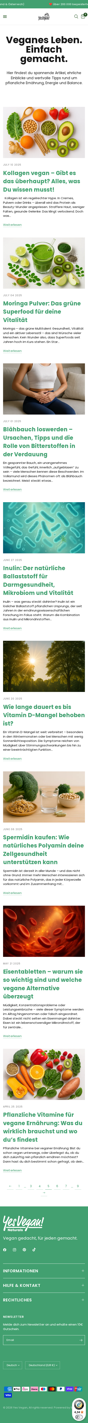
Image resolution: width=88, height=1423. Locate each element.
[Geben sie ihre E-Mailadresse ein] (81, 1340)
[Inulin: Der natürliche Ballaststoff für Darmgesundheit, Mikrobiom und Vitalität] (44, 527)
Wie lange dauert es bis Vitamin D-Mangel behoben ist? (44, 715)
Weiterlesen (12, 224)
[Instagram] (17, 1249)
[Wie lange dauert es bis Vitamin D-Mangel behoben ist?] (44, 666)
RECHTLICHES (17, 1300)
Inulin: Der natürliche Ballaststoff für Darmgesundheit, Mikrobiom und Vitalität (38, 580)
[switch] (79, 1417)
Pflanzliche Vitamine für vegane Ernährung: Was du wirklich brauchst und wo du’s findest (42, 1127)
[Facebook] (7, 1249)
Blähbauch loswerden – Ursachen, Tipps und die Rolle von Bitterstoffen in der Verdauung (39, 441)
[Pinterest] (27, 1249)
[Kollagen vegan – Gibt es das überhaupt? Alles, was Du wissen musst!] (44, 132)
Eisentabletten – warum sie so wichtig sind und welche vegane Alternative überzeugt (43, 984)
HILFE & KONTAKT (22, 1285)
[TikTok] (37, 1249)
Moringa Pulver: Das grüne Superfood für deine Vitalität (42, 312)
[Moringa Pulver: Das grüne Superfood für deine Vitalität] (44, 263)
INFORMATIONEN (20, 1271)
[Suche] (76, 16)
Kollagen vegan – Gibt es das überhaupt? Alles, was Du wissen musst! (41, 181)
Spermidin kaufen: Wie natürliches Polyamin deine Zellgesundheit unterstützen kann (43, 849)
